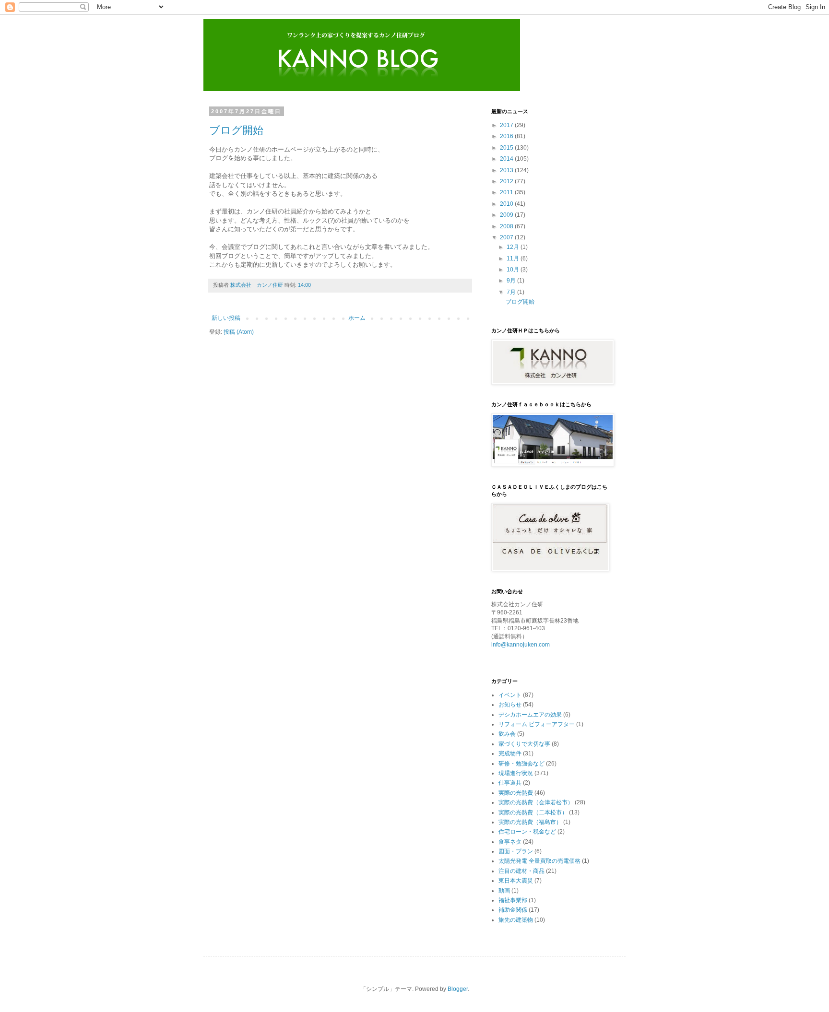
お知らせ (509, 704)
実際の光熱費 (515, 792)
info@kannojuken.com (520, 644)
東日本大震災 (515, 880)
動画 (504, 890)
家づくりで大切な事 (524, 744)
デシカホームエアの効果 (530, 714)
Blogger (458, 989)
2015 (507, 147)
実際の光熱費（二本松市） (533, 812)
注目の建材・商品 (521, 871)
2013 (507, 170)
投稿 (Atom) (239, 332)
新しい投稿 (226, 318)
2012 (507, 181)
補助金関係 (512, 909)
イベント (509, 695)
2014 (507, 158)
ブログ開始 (236, 130)
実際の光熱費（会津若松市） (535, 802)
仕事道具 (509, 782)
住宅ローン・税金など (527, 831)
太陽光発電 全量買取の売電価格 (539, 861)
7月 (512, 292)
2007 (507, 237)
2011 (507, 192)
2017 (507, 125)
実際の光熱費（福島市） (530, 822)
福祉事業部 (512, 900)
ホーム (357, 318)
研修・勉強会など (521, 763)
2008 (507, 226)
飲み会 (507, 733)
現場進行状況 (515, 773)
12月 (514, 247)
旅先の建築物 (515, 920)
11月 (514, 258)
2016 (507, 136)
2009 (507, 215)
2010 (507, 203)
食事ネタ (509, 841)
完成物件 (509, 753)
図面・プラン (515, 851)
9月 (512, 280)
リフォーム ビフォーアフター (536, 724)
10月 (514, 269)
